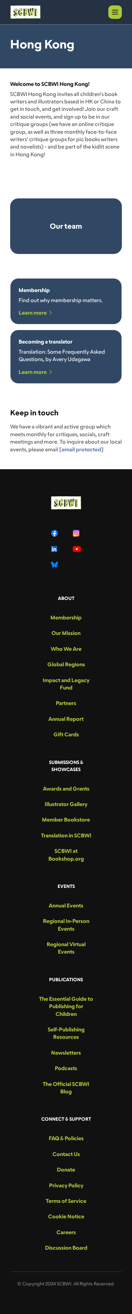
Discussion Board (66, 1247)
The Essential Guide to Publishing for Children (66, 1006)
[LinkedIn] (55, 549)
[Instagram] (77, 533)
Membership (66, 617)
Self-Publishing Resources (66, 1033)
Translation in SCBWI (66, 835)
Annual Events (66, 905)
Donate (66, 1169)
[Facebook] (55, 533)
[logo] (25, 12)
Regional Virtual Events (66, 948)
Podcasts (66, 1068)
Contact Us (66, 1154)
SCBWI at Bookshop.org (66, 854)
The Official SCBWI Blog (66, 1088)
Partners (66, 703)
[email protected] (81, 449)
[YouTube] (77, 549)
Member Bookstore (66, 819)
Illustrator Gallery (66, 804)
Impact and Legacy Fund (66, 684)
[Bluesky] (55, 565)
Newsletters (66, 1052)
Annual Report (66, 718)
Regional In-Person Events (66, 925)
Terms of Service (66, 1200)
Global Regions (66, 664)
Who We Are (66, 648)
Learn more (33, 312)
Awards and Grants (66, 788)
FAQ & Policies (66, 1138)
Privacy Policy (66, 1185)
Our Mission (66, 633)
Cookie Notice (66, 1216)
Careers (66, 1232)
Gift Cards (66, 734)
